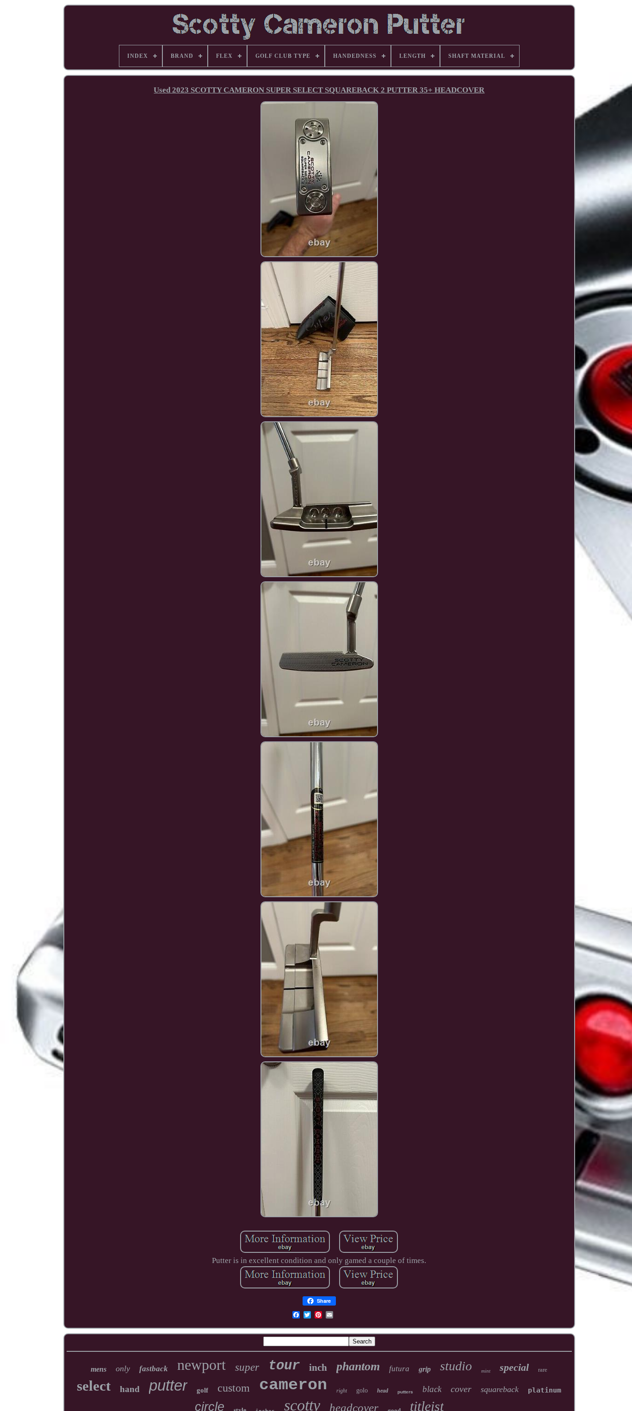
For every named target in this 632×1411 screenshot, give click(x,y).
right (341, 1390)
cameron (293, 1385)
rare (542, 1369)
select (94, 1386)
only (123, 1368)
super (247, 1367)
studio (456, 1366)
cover (461, 1389)
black (431, 1389)
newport (201, 1364)
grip (425, 1369)
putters (405, 1391)
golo (362, 1390)
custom (233, 1388)
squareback (500, 1389)
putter (168, 1385)
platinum (544, 1390)
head (382, 1390)
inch (318, 1367)
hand (130, 1389)
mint (485, 1371)
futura (399, 1368)
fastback (153, 1368)
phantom (358, 1366)
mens (98, 1369)
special (514, 1367)
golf (202, 1390)
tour (284, 1366)
